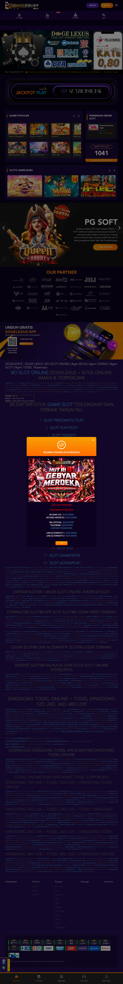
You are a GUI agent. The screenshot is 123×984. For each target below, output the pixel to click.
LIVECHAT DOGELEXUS (61, 528)
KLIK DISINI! (68, 515)
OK (61, 543)
